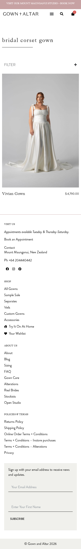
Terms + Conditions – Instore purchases (30, 440)
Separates (10, 301)
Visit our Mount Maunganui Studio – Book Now (40, 3)
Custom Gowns (14, 314)
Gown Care (11, 378)
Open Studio (12, 403)
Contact (9, 248)
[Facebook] (7, 269)
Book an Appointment (18, 239)
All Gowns (11, 289)
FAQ (7, 372)
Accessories (11, 320)
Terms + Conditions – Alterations (25, 446)
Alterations (11, 384)
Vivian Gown (13, 193)
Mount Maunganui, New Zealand (25, 252)
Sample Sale (12, 295)
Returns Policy (13, 422)
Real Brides (11, 390)
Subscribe (17, 519)
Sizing (8, 365)
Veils (7, 307)
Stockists (10, 396)
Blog (7, 359)
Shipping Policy (14, 428)
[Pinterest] (20, 269)
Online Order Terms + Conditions (26, 434)
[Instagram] (13, 269)
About (8, 353)
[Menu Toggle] (52, 14)
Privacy (9, 453)
